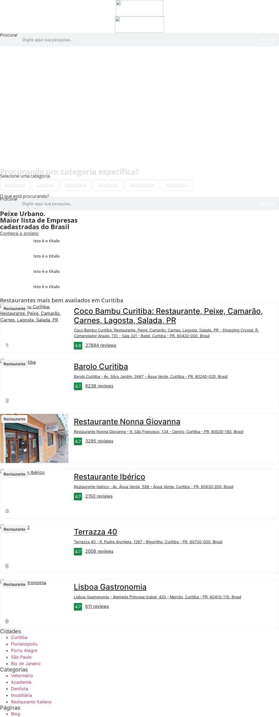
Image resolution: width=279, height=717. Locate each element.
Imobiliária (75, 185)
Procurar (9, 35)
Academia (15, 185)
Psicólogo (108, 185)
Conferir (8, 145)
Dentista (45, 185)
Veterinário (177, 185)
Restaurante (142, 185)
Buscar (267, 39)
